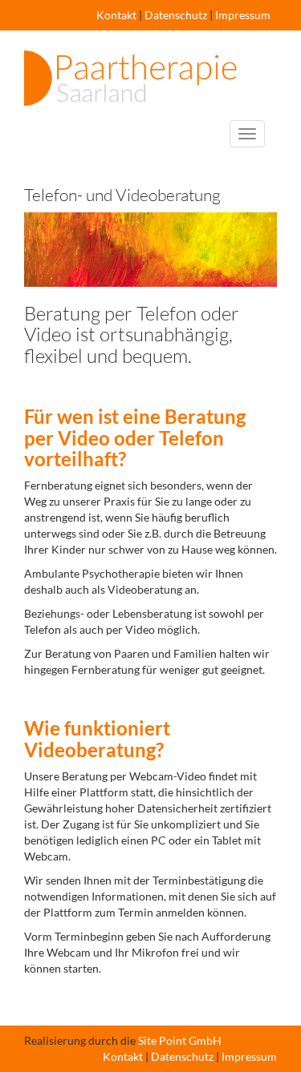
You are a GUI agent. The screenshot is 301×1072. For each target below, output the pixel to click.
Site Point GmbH (180, 1040)
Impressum (242, 15)
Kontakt (116, 15)
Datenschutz (175, 15)
